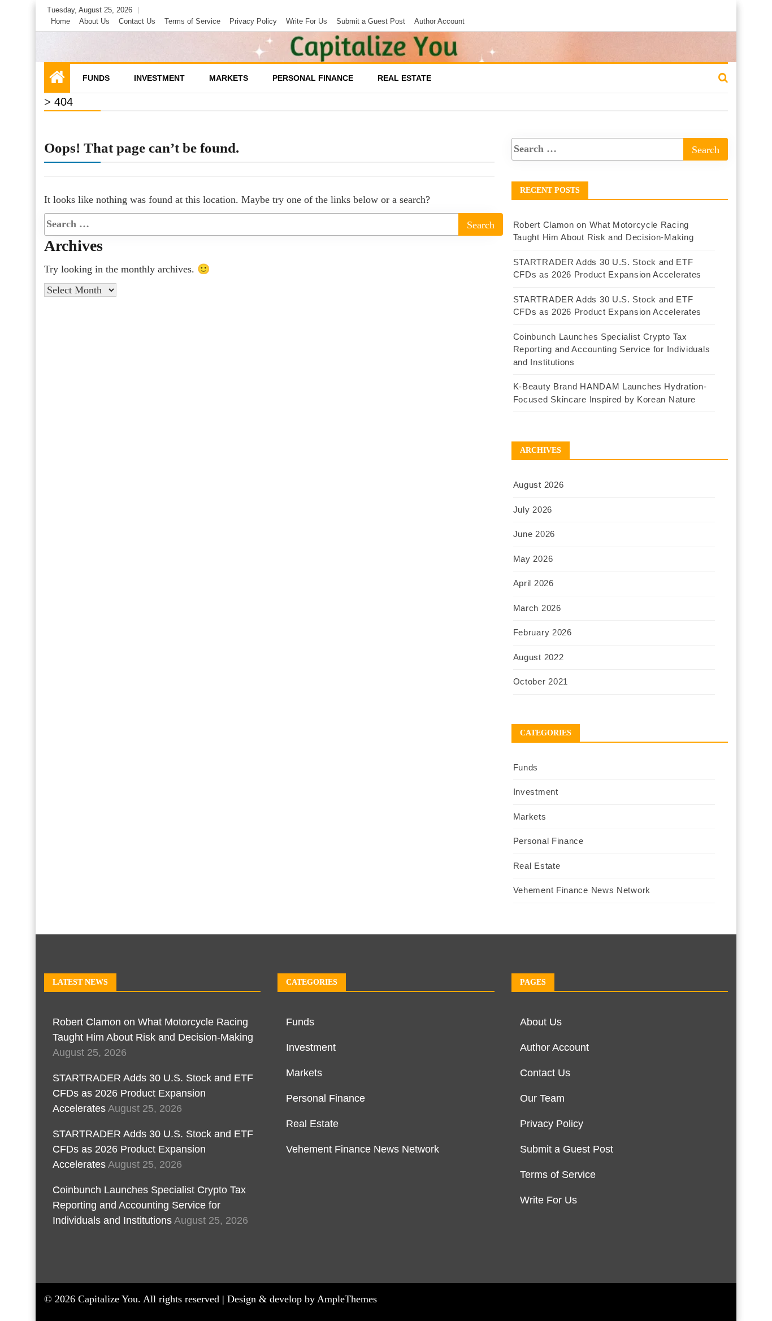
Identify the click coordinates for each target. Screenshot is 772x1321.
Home (60, 21)
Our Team (542, 1098)
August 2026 (538, 485)
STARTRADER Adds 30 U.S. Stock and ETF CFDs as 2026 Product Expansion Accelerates (153, 1093)
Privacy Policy (253, 21)
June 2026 (534, 534)
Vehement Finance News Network (581, 890)
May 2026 (533, 559)
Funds (96, 78)
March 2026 (537, 608)
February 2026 (542, 632)
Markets (228, 78)
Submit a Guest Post (370, 21)
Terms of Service (192, 21)
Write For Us (306, 21)
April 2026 (533, 583)
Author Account (439, 21)
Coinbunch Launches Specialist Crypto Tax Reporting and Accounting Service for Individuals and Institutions (611, 349)
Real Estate (404, 78)
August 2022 (538, 657)
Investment (159, 78)
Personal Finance (312, 78)
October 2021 (540, 681)
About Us (94, 21)
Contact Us (137, 21)
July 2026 (532, 509)
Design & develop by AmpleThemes (302, 1299)
